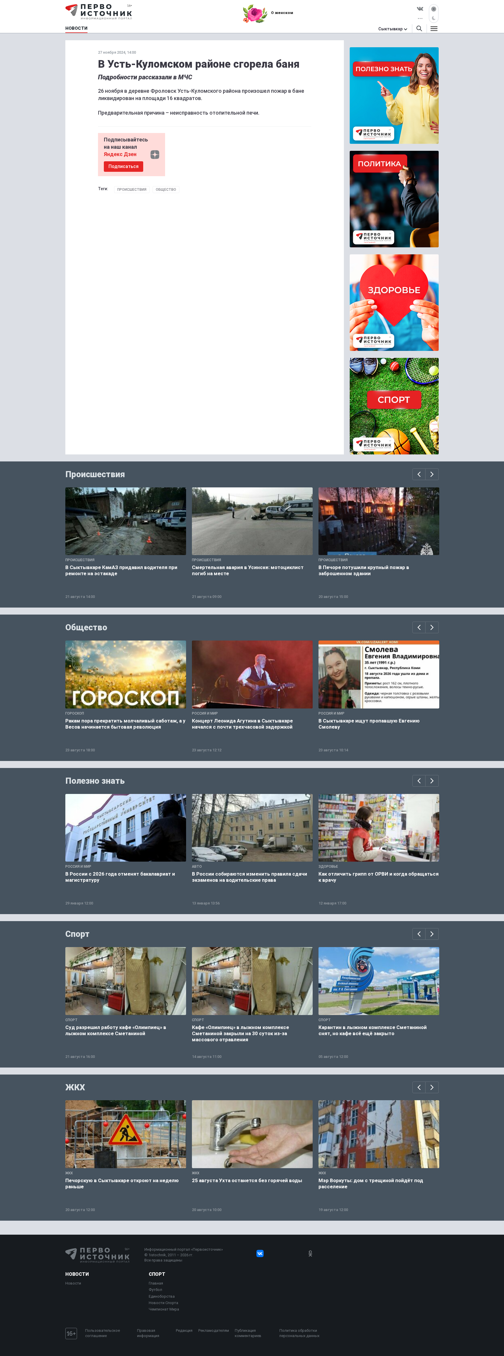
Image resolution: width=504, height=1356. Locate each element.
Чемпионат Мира (164, 1309)
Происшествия (131, 190)
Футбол (155, 1289)
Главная (156, 1283)
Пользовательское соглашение (102, 1333)
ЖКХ (75, 1087)
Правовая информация (148, 1333)
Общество (166, 190)
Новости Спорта (163, 1303)
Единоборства (162, 1296)
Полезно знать (95, 781)
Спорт (77, 934)
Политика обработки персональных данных (299, 1333)
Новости (77, 1274)
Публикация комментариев (248, 1333)
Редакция (184, 1330)
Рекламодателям (213, 1330)
